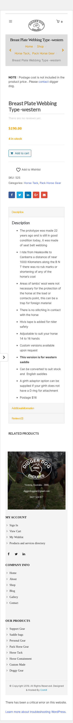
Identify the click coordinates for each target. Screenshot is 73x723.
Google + (36, 195)
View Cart (15, 531)
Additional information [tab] (23, 408)
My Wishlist (16, 537)
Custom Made (17, 664)
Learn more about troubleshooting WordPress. (35, 711)
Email (44, 195)
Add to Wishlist (31, 169)
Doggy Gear (17, 670)
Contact (14, 602)
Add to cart (22, 153)
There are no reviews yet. (25, 118)
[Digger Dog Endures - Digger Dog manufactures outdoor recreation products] (36, 25)
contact (44, 81)
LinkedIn (28, 195)
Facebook (12, 195)
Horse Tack (31, 183)
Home (13, 573)
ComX (43, 690)
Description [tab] (17, 212)
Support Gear (17, 628)
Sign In (14, 525)
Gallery (14, 597)
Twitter (20, 195)
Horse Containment (21, 658)
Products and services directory (27, 543)
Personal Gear (18, 640)
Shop (12, 585)
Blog (12, 590)
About (13, 579)
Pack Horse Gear (50, 183)
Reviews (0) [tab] (17, 418)
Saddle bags (16, 634)
